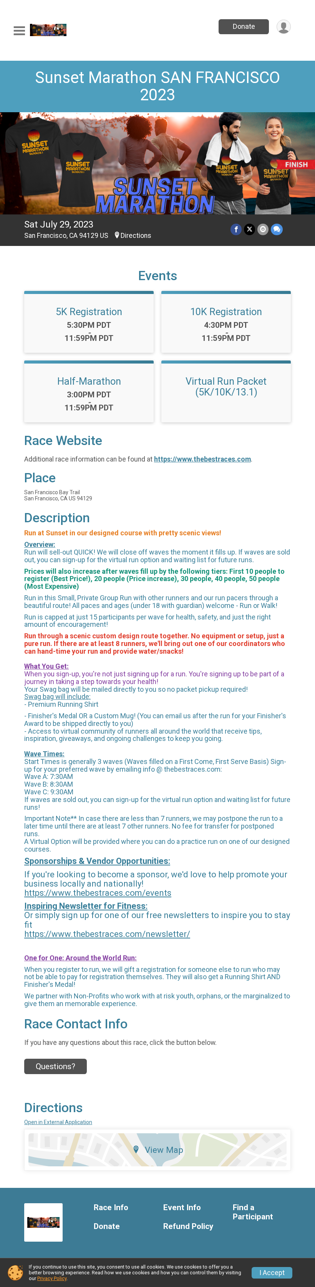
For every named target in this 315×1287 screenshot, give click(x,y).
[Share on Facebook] (236, 229)
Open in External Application (58, 1122)
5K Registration (89, 311)
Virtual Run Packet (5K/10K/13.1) (226, 386)
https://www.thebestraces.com (202, 459)
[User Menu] (284, 27)
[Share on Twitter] (249, 229)
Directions (136, 235)
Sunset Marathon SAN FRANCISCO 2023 (157, 86)
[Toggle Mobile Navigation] (19, 31)
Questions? (55, 1066)
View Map (164, 1150)
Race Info (111, 1207)
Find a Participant (253, 1212)
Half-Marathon (89, 381)
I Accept (272, 1273)
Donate (244, 26)
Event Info (182, 1207)
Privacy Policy (51, 1278)
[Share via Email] (263, 229)
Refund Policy (188, 1226)
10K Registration (226, 311)
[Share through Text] (277, 229)
